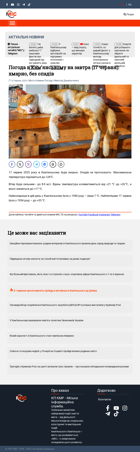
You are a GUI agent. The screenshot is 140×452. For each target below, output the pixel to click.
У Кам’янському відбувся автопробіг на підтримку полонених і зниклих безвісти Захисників (58, 56)
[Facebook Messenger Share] (44, 164)
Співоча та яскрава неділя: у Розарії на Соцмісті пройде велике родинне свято (53, 351)
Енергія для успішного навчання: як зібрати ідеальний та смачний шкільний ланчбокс (122, 55)
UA (122, 4)
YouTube (83, 214)
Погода (48, 80)
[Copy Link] (61, 164)
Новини (39, 80)
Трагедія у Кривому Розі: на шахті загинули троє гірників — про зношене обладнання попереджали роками (69, 366)
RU (129, 4)
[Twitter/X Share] (20, 164)
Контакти (104, 399)
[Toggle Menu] (12, 23)
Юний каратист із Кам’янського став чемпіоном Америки (42, 335)
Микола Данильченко (66, 80)
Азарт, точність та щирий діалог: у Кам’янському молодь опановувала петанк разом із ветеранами (102, 55)
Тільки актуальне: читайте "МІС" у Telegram (16, 49)
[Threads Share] (53, 164)
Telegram (115, 214)
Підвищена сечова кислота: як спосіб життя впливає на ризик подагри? (50, 258)
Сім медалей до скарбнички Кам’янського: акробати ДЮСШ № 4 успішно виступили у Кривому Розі (65, 305)
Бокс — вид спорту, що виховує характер (80, 49)
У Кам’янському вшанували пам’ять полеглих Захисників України (46, 320)
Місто (32, 80)
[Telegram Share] (36, 164)
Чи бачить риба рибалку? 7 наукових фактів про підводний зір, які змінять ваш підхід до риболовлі (38, 56)
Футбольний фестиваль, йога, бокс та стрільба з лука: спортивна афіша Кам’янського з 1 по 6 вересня (67, 274)
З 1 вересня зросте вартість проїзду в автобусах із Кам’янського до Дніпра (55, 290)
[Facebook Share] (12, 164)
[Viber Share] (28, 164)
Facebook (93, 214)
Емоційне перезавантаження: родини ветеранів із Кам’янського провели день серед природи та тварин (67, 243)
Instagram (104, 214)
